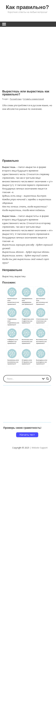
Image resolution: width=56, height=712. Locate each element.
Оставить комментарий (33, 99)
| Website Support (39, 447)
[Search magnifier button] (47, 379)
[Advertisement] (28, 56)
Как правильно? (27, 7)
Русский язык (16, 99)
